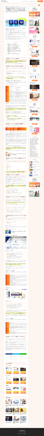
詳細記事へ (9, 373)
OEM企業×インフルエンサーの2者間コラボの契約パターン (14, 46)
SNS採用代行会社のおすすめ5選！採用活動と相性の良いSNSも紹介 (23, 422)
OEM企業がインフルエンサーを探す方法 (11, 49)
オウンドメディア (32, 149)
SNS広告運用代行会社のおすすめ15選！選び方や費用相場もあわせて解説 (16, 422)
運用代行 (35, 156)
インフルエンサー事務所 (33, 148)
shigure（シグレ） (8, 300)
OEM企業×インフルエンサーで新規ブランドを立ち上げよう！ (13, 53)
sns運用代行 (36, 141)
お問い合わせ (40, 1)
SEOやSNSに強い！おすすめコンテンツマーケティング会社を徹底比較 (16, 414)
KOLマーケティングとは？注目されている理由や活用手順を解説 (8, 414)
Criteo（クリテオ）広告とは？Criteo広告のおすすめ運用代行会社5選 (8, 405)
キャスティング (36, 149)
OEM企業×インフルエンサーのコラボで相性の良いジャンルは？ (14, 48)
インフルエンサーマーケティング (34, 147)
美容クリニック (32, 156)
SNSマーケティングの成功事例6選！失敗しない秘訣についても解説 (23, 414)
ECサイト (33, 138)
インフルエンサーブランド (33, 146)
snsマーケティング (32, 141)
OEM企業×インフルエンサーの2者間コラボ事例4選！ (12, 47)
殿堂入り (33, 155)
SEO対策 (33, 140)
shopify (36, 140)
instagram (33, 139)
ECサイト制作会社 (37, 138)
